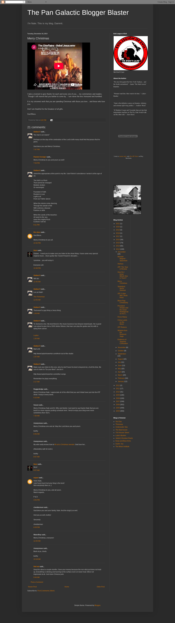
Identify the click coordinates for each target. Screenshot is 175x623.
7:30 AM (36, 416)
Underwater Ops (122, 427)
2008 (118, 398)
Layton (36, 335)
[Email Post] (51, 120)
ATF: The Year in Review (123, 268)
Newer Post (32, 587)
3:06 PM (36, 500)
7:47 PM (36, 149)
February (121, 378)
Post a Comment (37, 582)
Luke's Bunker (121, 435)
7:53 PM (36, 163)
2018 (118, 233)
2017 (118, 236)
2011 (118, 389)
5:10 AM (36, 398)
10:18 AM (36, 559)
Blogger (97, 605)
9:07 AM (36, 470)
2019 (118, 230)
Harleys (120, 264)
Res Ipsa (36, 232)
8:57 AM (36, 457)
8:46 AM (36, 434)
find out (36, 567)
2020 (118, 227)
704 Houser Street (122, 433)
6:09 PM (36, 527)
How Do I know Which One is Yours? (123, 275)
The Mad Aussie (121, 430)
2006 (118, 405)
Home (67, 587)
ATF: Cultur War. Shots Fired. (123, 296)
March (120, 375)
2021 (118, 224)
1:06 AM (36, 313)
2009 (118, 395)
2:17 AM (36, 382)
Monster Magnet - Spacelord (122, 259)
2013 (118, 249)
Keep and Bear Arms (123, 441)
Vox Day (119, 421)
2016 (118, 240)
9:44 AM (36, 577)
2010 (118, 392)
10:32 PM (37, 243)
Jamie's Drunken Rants (124, 438)
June (120, 365)
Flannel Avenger (39, 157)
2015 (118, 243)
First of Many (122, 317)
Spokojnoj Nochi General (122, 288)
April (120, 372)
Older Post (101, 587)
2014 (118, 246)
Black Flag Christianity (123, 302)
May (119, 369)
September (122, 354)
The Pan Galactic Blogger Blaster (78, 12)
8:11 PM (36, 225)
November (122, 347)
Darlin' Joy (119, 444)
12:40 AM (36, 541)
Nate (35, 250)
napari (35, 478)
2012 (118, 385)
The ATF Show (134, 156)
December (122, 252)
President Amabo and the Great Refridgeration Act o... (123, 310)
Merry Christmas (122, 282)
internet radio (122, 156)
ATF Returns (122, 327)
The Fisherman (39, 297)
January (121, 381)
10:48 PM (37, 268)
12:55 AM (36, 300)
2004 (118, 411)
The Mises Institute (122, 446)
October (121, 351)
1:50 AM (36, 339)
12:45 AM (36, 282)
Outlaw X (36, 132)
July (119, 362)
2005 (118, 408)
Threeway (119, 424)
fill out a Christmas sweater (64, 444)
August (120, 359)
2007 (118, 401)
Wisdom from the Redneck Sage (122, 333)
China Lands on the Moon (122, 322)
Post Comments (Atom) (46, 591)
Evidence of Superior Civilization (123, 341)
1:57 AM (36, 357)
